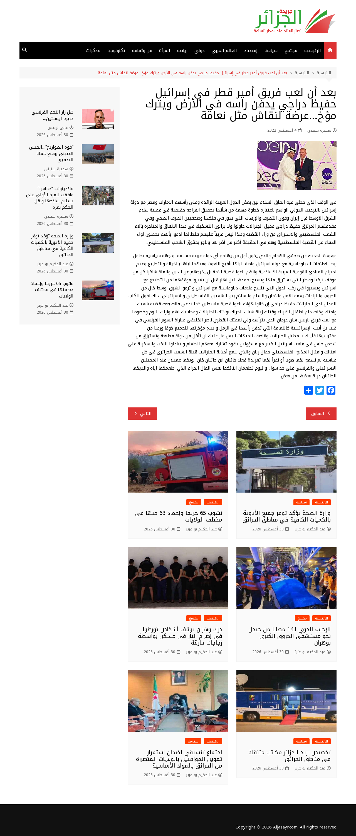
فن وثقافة (142, 50)
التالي (146, 413)
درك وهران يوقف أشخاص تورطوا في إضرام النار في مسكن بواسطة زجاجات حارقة (180, 636)
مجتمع (291, 50)
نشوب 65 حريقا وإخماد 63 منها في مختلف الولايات (178, 516)
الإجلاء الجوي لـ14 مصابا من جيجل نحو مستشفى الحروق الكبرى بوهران (289, 636)
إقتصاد (251, 50)
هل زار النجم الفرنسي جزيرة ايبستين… (52, 115)
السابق (317, 413)
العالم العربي (224, 50)
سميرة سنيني (319, 130)
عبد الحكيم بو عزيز (310, 529)
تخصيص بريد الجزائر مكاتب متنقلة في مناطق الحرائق (289, 755)
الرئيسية (312, 50)
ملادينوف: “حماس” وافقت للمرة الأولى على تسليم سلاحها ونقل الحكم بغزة (49, 198)
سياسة (271, 50)
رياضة (182, 50)
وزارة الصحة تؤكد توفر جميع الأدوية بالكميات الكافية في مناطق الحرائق (287, 516)
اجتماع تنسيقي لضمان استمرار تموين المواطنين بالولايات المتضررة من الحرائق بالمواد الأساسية (179, 759)
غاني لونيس (58, 128)
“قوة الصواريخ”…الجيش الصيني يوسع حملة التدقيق (51, 153)
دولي (199, 50)
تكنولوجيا (116, 50)
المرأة (164, 50)
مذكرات (93, 50)
